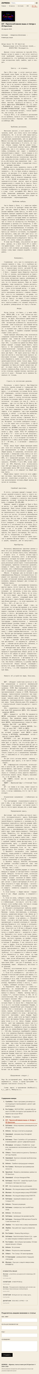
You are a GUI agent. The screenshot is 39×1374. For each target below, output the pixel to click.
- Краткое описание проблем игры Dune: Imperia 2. (20, 1159)
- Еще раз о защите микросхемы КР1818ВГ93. (19, 1263)
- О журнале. (12, 1117)
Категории (5, 35)
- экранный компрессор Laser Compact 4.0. (19, 1200)
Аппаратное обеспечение (18, 35)
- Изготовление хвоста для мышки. (18, 1186)
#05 (28, 6)
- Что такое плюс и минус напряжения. (21, 1225)
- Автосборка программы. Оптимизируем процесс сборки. (21, 1243)
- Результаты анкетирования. (18, 1250)
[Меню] (36, 3)
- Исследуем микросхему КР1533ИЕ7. (21, 1192)
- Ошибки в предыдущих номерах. (19, 1163)
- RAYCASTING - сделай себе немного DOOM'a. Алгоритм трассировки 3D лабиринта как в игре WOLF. (21, 1111)
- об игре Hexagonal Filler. (17, 1177)
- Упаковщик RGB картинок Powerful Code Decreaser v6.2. (21, 1220)
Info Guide (20, 6)
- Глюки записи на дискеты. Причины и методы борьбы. (21, 1154)
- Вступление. (12, 1247)
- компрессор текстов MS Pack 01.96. (19, 1208)
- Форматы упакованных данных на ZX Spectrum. (21, 1173)
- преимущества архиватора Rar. (19, 1216)
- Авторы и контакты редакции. (18, 1131)
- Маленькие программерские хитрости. (19, 1168)
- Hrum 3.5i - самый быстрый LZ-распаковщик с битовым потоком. (21, 1182)
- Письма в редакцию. (15, 1204)
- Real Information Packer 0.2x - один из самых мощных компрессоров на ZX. (21, 1237)
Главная (4, 6)
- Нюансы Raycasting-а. (17, 1233)
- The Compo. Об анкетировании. (19, 1254)
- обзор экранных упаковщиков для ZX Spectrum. (21, 1127)
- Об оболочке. (13, 1213)
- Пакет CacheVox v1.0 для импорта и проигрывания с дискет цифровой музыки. (21, 1141)
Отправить (7, 1355)
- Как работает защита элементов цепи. (20, 1229)
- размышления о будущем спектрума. (19, 1258)
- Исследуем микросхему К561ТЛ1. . (20, 1196)
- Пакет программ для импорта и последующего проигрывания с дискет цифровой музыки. (20, 1104)
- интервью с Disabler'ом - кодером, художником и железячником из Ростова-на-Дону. (21, 1147)
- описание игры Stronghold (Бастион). (18, 1135)
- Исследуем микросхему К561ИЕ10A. (21, 1189)
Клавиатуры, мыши (7, 37)
